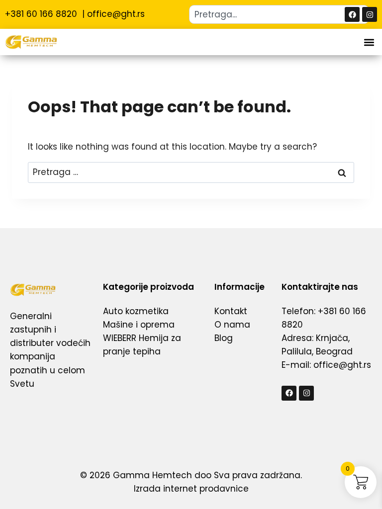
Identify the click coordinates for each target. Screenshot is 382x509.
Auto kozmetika (136, 311)
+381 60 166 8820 (42, 14)
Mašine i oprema (139, 325)
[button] (369, 42)
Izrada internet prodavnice (191, 489)
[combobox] (279, 14)
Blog (223, 338)
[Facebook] (352, 14)
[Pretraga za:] (191, 172)
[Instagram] (369, 14)
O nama (232, 325)
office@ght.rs (116, 14)
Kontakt (230, 311)
